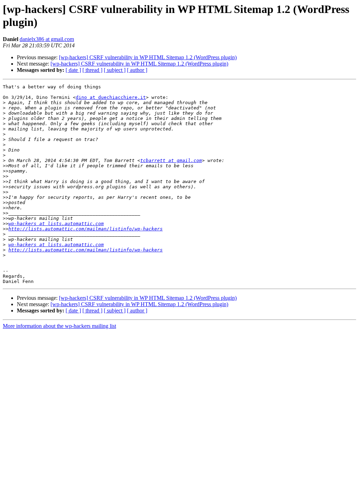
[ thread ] (92, 70)
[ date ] (73, 70)
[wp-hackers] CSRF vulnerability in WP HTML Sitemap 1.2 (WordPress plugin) (148, 57)
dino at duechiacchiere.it (111, 97)
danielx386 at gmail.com (47, 39)
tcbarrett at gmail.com (171, 160)
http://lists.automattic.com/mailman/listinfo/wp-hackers (85, 228)
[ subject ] (115, 70)
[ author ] (137, 70)
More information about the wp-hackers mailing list (59, 326)
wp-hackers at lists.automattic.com (56, 223)
